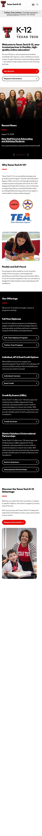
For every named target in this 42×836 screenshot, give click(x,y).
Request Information (13, 79)
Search (37, 3)
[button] (14, 155)
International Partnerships (15, 469)
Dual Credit (9, 383)
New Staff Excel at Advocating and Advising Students (17, 140)
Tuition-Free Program (13, 345)
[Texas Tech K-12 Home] (3, 4)
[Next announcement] (39, 12)
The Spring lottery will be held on (21, 13)
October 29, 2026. (21, 13)
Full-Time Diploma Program (16, 338)
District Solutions (11, 462)
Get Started (9, 71)
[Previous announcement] (2, 12)
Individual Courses (12, 376)
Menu (33, 3)
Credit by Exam (10, 421)
